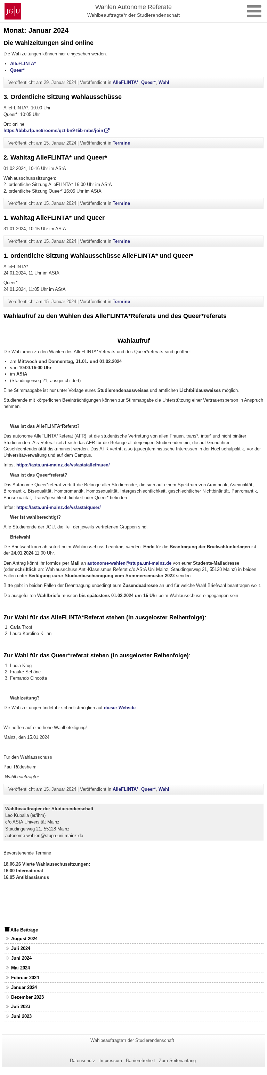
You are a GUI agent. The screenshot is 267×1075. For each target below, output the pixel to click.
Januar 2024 (24, 987)
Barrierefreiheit (140, 1060)
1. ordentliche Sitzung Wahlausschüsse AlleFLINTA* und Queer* (98, 255)
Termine (121, 143)
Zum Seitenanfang (177, 1060)
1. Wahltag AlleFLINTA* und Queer (54, 217)
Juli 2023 (20, 1006)
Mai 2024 (20, 967)
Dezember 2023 (27, 997)
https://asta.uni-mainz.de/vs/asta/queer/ (58, 507)
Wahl (164, 82)
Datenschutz (82, 1060)
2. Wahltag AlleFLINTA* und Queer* (55, 157)
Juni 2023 (21, 1016)
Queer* (17, 70)
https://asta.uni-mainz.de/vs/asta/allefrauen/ (63, 464)
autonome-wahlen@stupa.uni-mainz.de (129, 563)
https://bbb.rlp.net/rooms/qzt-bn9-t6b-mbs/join (53, 130)
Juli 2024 (20, 948)
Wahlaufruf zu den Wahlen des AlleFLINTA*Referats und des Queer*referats (115, 315)
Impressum (110, 1060)
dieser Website (120, 707)
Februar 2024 (25, 977)
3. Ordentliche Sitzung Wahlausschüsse (62, 96)
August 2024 (24, 938)
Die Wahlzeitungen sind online (48, 42)
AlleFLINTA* (23, 63)
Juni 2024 (21, 958)
